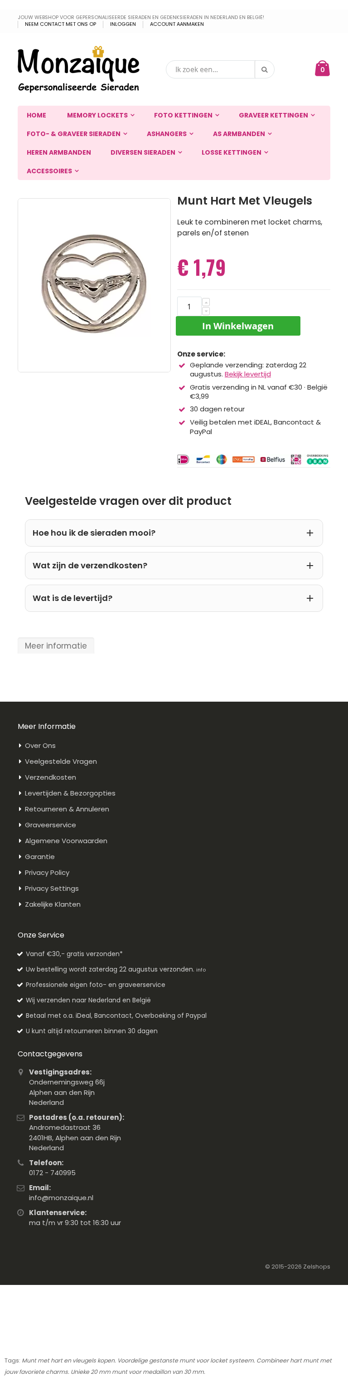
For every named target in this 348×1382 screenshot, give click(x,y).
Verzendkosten (50, 777)
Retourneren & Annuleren (67, 809)
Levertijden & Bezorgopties (70, 793)
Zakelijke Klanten (53, 904)
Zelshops (316, 1266)
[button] (206, 302)
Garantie (40, 856)
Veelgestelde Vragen (61, 761)
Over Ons (40, 745)
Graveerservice (50, 825)
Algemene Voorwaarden (66, 840)
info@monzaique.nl (61, 1197)
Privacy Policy (47, 872)
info (201, 969)
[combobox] (220, 69)
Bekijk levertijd (248, 374)
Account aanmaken (177, 24)
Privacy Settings (52, 888)
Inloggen (123, 24)
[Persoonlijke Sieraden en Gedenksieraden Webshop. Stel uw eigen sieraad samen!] (79, 69)
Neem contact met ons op (60, 24)
